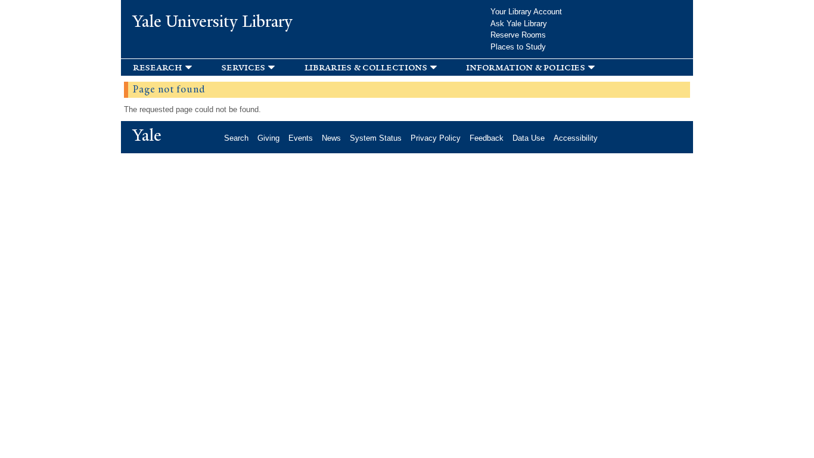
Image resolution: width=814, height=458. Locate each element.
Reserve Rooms (518, 34)
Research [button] (157, 67)
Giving (268, 138)
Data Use (528, 138)
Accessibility (576, 138)
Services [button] (243, 67)
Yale (147, 135)
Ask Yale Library (518, 23)
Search (236, 138)
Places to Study (518, 46)
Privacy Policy (436, 138)
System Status (376, 138)
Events (300, 138)
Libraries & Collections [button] (366, 67)
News (331, 138)
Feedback (487, 138)
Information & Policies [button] (525, 67)
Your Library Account (526, 11)
